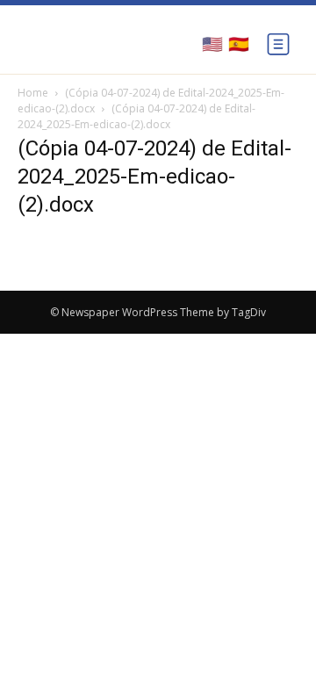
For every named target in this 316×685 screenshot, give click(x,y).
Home (33, 92)
